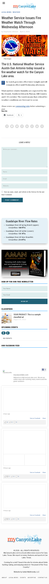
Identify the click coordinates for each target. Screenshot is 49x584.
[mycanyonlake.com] (7, 372)
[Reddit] (37, 126)
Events (23, 577)
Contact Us (42, 577)
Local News (6, 12)
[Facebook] (7, 126)
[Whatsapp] (32, 126)
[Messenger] (12, 126)
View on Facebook (35, 418)
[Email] (42, 126)
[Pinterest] (22, 126)
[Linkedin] (27, 126)
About (4, 577)
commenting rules (22, 106)
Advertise (32, 577)
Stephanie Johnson (11, 32)
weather (16, 12)
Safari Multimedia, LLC (31, 572)
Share (44, 418)
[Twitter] (17, 126)
